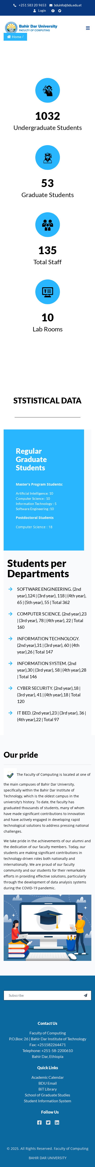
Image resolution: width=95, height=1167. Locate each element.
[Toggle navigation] (90, 28)
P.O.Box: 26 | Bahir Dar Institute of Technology (47, 1038)
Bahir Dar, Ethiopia (47, 1056)
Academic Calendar (47, 1077)
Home (16, 37)
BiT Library (47, 1089)
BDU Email (47, 1083)
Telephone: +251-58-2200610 (47, 1050)
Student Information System (47, 1100)
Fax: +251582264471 (47, 1044)
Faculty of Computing (47, 1032)
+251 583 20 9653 (32, 5)
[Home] (30, 28)
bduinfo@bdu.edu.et (68, 5)
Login (42, 11)
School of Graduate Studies (47, 1094)
